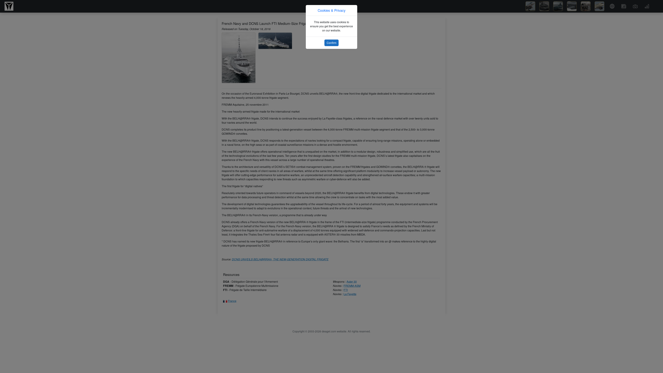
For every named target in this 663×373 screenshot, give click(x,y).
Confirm (331, 43)
